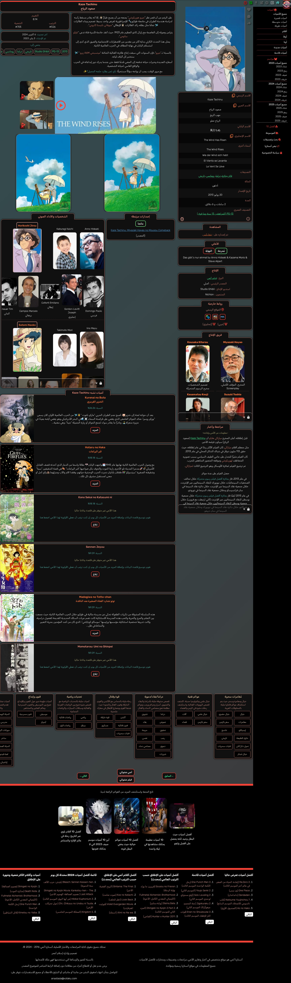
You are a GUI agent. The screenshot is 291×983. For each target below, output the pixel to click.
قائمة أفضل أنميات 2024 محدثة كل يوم (73, 875)
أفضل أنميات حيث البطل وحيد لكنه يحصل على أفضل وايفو (182, 839)
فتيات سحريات (224, 746)
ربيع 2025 (282, 112)
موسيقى (43, 714)
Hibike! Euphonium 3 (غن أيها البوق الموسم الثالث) (68, 898)
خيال (242, 714)
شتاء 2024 (281, 87)
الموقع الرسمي (213, 309)
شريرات (162, 754)
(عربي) (221, 324)
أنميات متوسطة (279, 22)
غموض (163, 722)
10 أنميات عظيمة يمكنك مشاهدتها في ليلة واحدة (154, 844)
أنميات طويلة (281, 25)
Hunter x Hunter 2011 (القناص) (159, 916)
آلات (184, 714)
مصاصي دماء (145, 746)
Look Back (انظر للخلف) (121, 899)
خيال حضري (224, 714)
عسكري (105, 725)
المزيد (95, 430)
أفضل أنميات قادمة (203, 875)
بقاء (145, 722)
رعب (163, 738)
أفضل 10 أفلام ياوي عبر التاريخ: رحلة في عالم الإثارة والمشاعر (71, 836)
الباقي (249, 914)
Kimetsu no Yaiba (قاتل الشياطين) (20, 912)
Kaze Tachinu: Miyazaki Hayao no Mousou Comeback (140, 230)
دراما (218, 175)
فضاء (184, 722)
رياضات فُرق (65, 725)
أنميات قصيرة (280, 18)
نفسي (144, 738)
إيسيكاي (242, 730)
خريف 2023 (281, 79)
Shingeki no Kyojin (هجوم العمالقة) (19, 886)
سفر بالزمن (224, 722)
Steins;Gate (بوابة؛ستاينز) (162, 903)
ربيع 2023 (282, 70)
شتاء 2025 (281, 108)
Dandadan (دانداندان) (239, 895)
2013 (65, 51)
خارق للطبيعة (242, 738)
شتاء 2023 (281, 66)
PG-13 (55, 51)
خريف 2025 (281, 120)
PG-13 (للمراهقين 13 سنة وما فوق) (215, 213)
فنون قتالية (123, 725)
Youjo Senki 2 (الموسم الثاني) (196, 890)
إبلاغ (95, 524)
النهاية (208, 250)
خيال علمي (202, 714)
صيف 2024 (281, 95)
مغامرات (242, 722)
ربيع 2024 (282, 91)
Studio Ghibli (42, 51)
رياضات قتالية (65, 717)
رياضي (83, 717)
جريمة (144, 730)
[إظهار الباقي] (215, 417)
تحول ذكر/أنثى (242, 746)
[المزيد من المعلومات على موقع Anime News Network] (208, 317)
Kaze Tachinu (197, 438)
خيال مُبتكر (242, 754)
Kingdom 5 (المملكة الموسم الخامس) (74, 911)
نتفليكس (207, 234)
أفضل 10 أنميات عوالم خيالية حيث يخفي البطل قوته (126, 844)
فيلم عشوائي (126, 779)
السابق (169, 776)
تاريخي (201, 175)
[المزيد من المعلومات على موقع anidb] (215, 317)
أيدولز (43, 722)
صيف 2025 (281, 116)
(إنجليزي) (207, 324)
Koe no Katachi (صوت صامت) (118, 894)
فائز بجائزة (227, 175)
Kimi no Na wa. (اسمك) (121, 912)
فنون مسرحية (25, 714)
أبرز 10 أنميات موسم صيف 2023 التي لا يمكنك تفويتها (98, 844)
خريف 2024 (281, 99)
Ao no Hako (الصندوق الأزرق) (235, 908)
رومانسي (210, 175)
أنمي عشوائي (126, 772)
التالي (83, 776)
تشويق (145, 714)
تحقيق (163, 730)
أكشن (123, 717)
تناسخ (224, 730)
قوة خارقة (105, 717)
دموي (162, 746)
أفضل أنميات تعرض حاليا (239, 875)
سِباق (83, 725)
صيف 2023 (281, 75)
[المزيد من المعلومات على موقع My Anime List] (222, 317)
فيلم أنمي (212, 278)
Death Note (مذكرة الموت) (23, 891)
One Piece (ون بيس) (239, 890)
